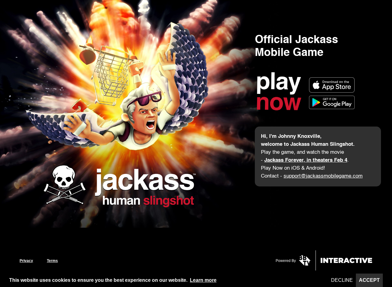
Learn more (203, 280)
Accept (369, 280)
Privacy (26, 261)
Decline (342, 280)
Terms (52, 261)
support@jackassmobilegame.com (323, 176)
